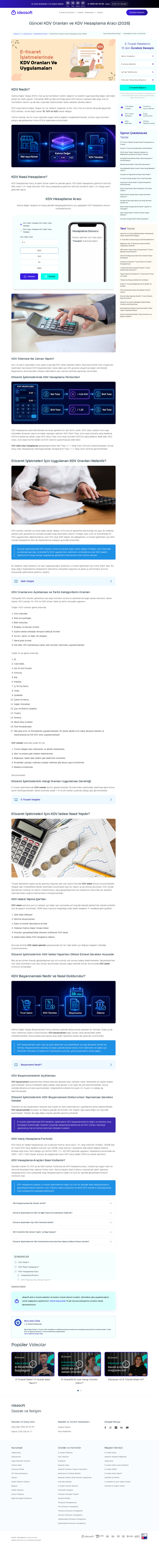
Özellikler (62, 1461)
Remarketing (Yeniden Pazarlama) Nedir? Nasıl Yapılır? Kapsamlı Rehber (136, 309)
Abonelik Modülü (64, 1482)
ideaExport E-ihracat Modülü (69, 1473)
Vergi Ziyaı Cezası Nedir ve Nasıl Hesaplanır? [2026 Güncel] (135, 183)
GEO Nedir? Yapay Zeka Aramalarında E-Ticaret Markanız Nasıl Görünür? (136, 251)
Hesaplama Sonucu (30, 1275)
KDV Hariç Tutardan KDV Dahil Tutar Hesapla (37, 230)
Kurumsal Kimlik (17, 1469)
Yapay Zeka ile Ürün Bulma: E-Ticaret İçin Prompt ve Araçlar (137, 275)
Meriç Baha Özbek (33, 1322)
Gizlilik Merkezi (17, 1490)
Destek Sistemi (64, 1427)
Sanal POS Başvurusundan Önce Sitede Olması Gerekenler (136, 257)
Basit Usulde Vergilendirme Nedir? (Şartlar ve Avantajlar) (135, 208)
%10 (39, 256)
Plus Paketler (63, 1457)
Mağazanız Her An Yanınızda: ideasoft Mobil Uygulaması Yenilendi (135, 245)
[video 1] (32, 1364)
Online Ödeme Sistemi (20, 1482)
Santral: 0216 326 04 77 (21, 1431)
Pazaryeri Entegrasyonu (67, 1502)
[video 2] (79, 1364)
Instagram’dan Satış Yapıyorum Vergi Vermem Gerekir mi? (135, 202)
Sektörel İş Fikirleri (112, 1477)
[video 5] (126, 1364)
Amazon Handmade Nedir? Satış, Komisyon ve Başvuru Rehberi (136, 315)
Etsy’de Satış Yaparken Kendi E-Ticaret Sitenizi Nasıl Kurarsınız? (136, 297)
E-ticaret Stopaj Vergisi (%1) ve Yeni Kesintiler (136, 178)
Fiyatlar (80, 12)
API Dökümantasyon (19, 1473)
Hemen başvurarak (58, 1301)
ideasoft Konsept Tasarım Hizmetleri (72, 1469)
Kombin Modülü (64, 1498)
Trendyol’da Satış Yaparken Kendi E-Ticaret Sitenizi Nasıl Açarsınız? (135, 269)
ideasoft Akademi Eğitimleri (116, 1457)
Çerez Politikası (17, 1494)
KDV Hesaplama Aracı (28, 1271)
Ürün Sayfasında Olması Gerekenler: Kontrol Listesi (135, 291)
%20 (39, 250)
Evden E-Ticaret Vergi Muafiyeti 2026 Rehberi (136, 148)
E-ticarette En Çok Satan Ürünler (118, 1482)
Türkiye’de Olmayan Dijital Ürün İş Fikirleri (134, 280)
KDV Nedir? (23, 1262)
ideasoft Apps (63, 1465)
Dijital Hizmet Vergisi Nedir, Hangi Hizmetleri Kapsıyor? (135, 196)
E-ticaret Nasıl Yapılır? (113, 1473)
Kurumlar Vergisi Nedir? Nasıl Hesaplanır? (134, 219)
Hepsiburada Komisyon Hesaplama (72, 1519)
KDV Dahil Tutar (26, 237)
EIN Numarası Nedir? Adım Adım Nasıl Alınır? (135, 164)
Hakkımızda (16, 1452)
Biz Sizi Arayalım (120, 4)
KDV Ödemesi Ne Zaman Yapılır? (36, 1280)
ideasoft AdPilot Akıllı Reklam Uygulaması (75, 1477)
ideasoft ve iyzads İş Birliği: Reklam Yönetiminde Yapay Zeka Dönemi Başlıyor (136, 235)
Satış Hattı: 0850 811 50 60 (22, 1427)
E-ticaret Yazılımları (31, 1537)
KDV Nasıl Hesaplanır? (28, 1267)
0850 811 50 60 (97, 4)
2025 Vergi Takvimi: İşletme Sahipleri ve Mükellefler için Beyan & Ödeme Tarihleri (134, 153)
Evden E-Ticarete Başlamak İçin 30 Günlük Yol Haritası (136, 285)
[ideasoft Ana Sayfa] (21, 12)
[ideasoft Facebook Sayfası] (106, 1427)
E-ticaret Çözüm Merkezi (68, 1486)
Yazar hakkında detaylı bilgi (33, 1334)
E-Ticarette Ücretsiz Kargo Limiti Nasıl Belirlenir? (137, 240)
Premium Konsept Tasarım (68, 1494)
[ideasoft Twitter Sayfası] (116, 1427)
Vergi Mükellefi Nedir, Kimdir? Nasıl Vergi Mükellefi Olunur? (137, 169)
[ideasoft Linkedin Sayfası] (121, 1427)
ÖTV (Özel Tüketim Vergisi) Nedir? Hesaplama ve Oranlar (137, 143)
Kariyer (14, 1477)
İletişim (100, 12)
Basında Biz (16, 1457)
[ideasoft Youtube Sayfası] (127, 1427)
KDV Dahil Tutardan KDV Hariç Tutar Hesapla (37, 224)
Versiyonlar (109, 1461)
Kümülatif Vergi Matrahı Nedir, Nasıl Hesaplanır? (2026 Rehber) (136, 159)
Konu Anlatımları (64, 1431)
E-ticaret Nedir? (111, 1469)
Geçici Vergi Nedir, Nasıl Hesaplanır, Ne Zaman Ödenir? (136, 190)
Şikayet (14, 1486)
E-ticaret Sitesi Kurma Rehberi (117, 1465)
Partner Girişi (16, 1465)
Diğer (39, 268)
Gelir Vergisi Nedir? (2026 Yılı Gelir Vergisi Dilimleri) (134, 214)
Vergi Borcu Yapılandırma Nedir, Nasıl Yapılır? (135, 174)
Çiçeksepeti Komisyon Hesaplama (71, 1523)
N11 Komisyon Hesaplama (68, 1506)
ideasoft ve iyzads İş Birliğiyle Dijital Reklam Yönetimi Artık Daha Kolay (135, 303)
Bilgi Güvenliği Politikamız (21, 1498)
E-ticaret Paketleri (65, 1452)
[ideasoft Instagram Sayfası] (110, 1427)
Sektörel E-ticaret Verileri (115, 1486)
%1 (39, 262)
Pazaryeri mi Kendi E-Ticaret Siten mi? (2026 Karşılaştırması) (135, 263)
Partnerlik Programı (65, 1490)
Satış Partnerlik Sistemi (20, 1461)
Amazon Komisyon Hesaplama (70, 1515)
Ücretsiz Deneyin (137, 12)
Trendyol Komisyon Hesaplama (70, 1511)
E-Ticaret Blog (110, 1452)
